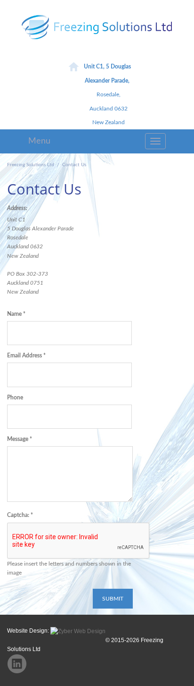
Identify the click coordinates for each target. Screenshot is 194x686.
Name (16, 314)
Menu (39, 141)
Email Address (26, 355)
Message (19, 439)
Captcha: (20, 515)
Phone (15, 397)
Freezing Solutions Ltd (30, 164)
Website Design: (28, 630)
